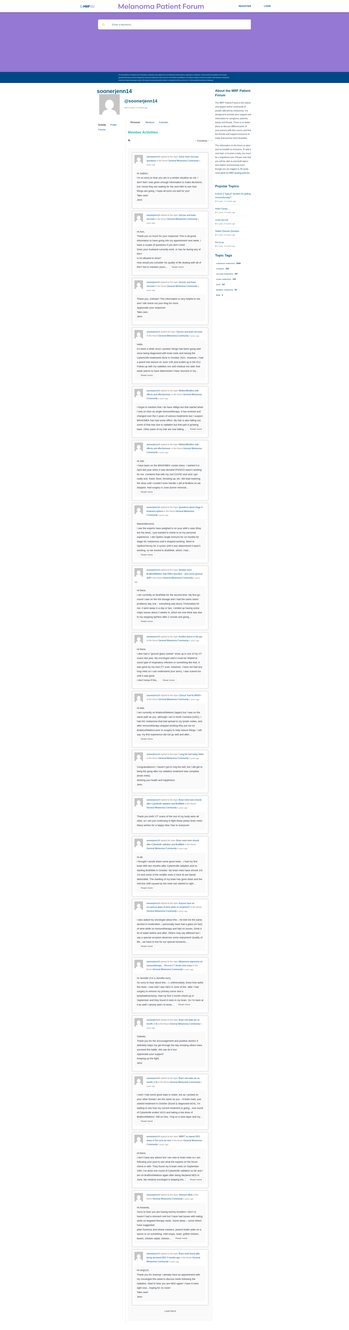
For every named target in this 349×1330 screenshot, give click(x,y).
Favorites (163, 122)
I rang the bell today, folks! (191, 754)
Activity (102, 125)
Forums (102, 129)
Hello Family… (222, 209)
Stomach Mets (185, 1195)
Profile (113, 125)
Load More (170, 1311)
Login (267, 6)
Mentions (150, 122)
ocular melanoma (226, 279)
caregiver (222, 269)
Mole (219, 295)
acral (220, 284)
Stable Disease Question (227, 231)
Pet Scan (219, 242)
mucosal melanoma (227, 274)
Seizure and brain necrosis (189, 332)
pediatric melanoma (226, 290)
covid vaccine (221, 220)
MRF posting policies (239, 173)
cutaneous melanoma (228, 263)
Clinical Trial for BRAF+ (190, 695)
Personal (135, 122)
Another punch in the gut (190, 637)
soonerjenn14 (153, 157)
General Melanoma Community (183, 161)
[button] (244, 6)
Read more (178, 267)
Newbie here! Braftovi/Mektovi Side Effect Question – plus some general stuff (174, 574)
